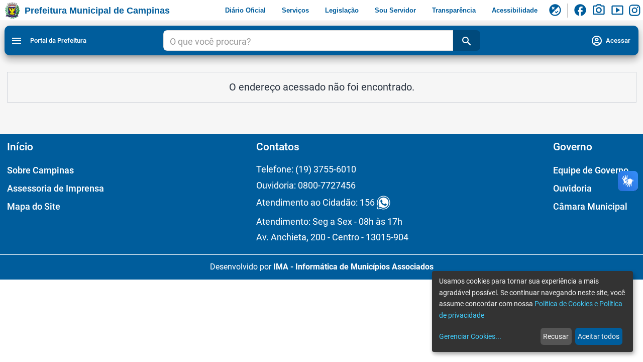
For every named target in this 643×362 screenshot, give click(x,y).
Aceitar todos (598, 336)
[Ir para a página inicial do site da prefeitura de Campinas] (12, 11)
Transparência (454, 10)
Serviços (295, 10)
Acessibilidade (515, 10)
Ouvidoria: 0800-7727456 (306, 185)
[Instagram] (636, 11)
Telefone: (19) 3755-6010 (306, 169)
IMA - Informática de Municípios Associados (353, 267)
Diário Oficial (245, 10)
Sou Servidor (395, 10)
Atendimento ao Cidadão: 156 (315, 203)
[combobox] (308, 42)
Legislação (342, 10)
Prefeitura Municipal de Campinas (97, 11)
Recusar (556, 336)
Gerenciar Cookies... (470, 336)
